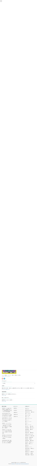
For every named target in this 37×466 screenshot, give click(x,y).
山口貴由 (33, 435)
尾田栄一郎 (28, 435)
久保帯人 (32, 426)
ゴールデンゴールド (29, 418)
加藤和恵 (27, 429)
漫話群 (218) (16, 414)
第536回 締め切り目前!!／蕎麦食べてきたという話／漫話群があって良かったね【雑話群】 (7, 441)
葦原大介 (33, 448)
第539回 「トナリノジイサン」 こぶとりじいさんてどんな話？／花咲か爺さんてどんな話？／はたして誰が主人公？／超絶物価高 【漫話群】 (7, 425)
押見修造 (27, 440)
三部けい (27, 426)
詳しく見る (4, 395)
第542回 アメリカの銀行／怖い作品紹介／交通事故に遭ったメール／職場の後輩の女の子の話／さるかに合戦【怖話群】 (7, 410)
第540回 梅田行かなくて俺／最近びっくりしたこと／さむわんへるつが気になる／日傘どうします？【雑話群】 (7, 420)
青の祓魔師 (28, 454)
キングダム (28, 416)
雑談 (32, 453)
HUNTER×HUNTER (29, 410)
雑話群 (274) (16, 416)
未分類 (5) (15, 410)
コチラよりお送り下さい (6, 389)
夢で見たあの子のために (29, 434)
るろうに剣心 (28, 415)
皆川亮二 (27, 445)
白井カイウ (31, 443)
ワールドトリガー (28, 424)
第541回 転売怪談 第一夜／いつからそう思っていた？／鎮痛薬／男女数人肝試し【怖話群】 (7, 414)
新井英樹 (32, 440)
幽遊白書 (31, 437)
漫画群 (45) (15, 412)
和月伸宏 (27, 432)
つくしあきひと (28, 413)
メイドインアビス (28, 421)
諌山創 (33, 451)
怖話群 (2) (15, 408)
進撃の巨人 (28, 453)
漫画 (27, 443)
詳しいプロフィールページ (6, 376)
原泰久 (32, 429)
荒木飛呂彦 (28, 448)
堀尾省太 (32, 432)
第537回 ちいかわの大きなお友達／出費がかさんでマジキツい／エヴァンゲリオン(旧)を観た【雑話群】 (7, 437)
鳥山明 (33, 454)
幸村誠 (27, 437)
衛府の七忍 (28, 451)
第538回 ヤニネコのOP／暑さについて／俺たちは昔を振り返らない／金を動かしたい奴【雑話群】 (7, 431)
